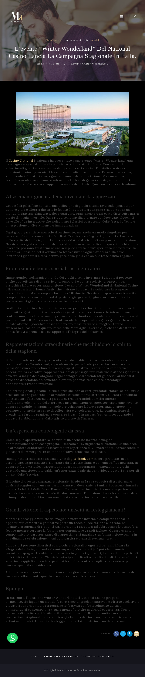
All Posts (54, 63)
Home (40, 63)
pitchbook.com (82, 458)
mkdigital (94, 40)
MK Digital (50, 670)
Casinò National (21, 160)
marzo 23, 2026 (73, 40)
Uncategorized (54, 40)
